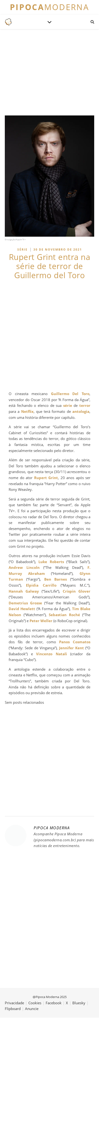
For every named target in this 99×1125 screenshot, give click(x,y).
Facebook (54, 1002)
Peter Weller (41, 620)
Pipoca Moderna (52, 827)
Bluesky (78, 1002)
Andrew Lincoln (24, 567)
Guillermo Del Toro (70, 393)
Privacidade (14, 1002)
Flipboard (13, 1008)
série (67, 405)
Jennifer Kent (71, 647)
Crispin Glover (76, 591)
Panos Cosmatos (74, 641)
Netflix (27, 411)
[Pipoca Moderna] (8, 21)
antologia (80, 411)
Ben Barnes (55, 579)
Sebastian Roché (64, 614)
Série (22, 249)
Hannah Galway (24, 591)
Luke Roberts (51, 561)
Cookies (34, 1002)
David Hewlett (22, 608)
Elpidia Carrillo (41, 585)
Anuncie (31, 1008)
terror (84, 405)
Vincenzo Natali (51, 653)
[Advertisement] (49, 335)
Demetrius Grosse (25, 603)
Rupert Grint (46, 477)
